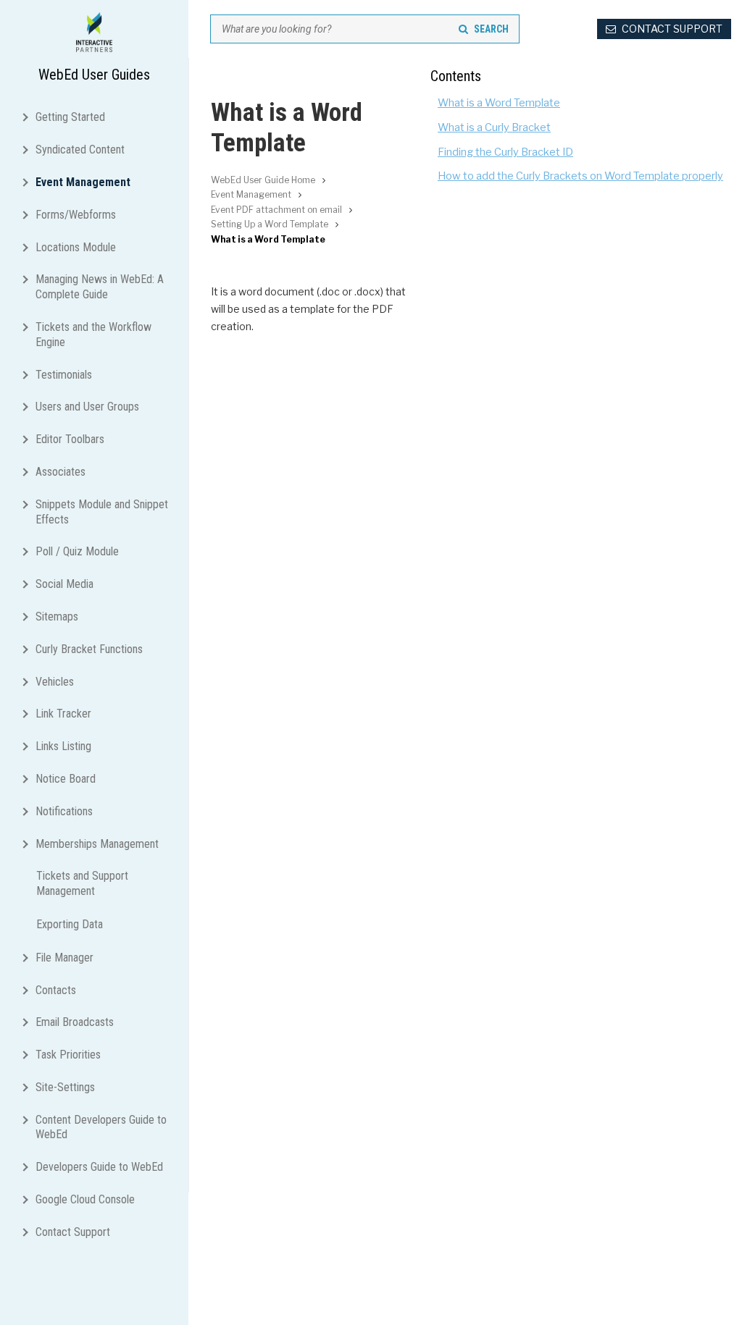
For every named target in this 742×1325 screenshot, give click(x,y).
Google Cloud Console (85, 1199)
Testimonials (64, 375)
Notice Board (66, 779)
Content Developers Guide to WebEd (101, 1127)
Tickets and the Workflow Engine (93, 334)
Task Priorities (68, 1054)
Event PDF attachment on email (276, 209)
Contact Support (73, 1232)
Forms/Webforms (76, 215)
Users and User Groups (87, 406)
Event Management (83, 182)
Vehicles (55, 682)
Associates (61, 472)
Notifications (64, 811)
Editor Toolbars (70, 439)
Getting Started (70, 117)
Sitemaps (57, 616)
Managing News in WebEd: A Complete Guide (100, 286)
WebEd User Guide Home (263, 179)
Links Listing (63, 746)
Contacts (56, 990)
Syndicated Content (80, 149)
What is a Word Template (499, 102)
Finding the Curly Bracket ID (505, 152)
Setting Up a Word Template (269, 224)
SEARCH (491, 29)
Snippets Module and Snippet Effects (102, 511)
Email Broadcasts (75, 1022)
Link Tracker (63, 713)
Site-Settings (65, 1087)
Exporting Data (69, 924)
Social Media (64, 584)
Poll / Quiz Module (77, 551)
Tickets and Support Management (82, 883)
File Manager (64, 957)
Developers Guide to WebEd (99, 1167)
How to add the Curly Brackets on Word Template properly (580, 175)
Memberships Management (97, 844)
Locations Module (76, 247)
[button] (28, 115)
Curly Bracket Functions (89, 649)
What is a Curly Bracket (494, 127)
